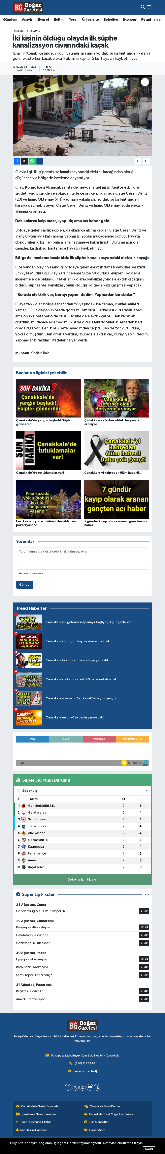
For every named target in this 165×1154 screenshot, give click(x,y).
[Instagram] (82, 1087)
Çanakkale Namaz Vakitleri (39, 1114)
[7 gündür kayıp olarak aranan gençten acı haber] (116, 499)
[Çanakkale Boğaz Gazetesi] (28, 7)
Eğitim (59, 19)
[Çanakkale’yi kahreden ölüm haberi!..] (116, 450)
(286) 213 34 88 (85, 1063)
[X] (75, 1087)
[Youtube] (90, 1087)
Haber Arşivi (97, 1130)
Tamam (149, 1149)
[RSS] (97, 1087)
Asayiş (27, 19)
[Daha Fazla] (39, 161)
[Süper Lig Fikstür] (147, 894)
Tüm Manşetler (99, 1122)
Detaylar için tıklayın (83, 879)
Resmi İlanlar (151, 19)
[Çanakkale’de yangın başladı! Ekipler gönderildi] (48, 398)
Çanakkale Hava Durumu (105, 1106)
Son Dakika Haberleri (33, 1130)
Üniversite (90, 19)
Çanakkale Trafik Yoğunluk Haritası (111, 1114)
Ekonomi (130, 19)
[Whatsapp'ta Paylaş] (32, 161)
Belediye (111, 19)
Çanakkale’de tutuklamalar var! (40, 472)
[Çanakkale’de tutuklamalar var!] (48, 450)
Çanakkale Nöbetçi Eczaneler (40, 1106)
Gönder (25, 584)
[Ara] (143, 7)
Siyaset (43, 19)
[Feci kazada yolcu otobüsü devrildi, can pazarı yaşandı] (48, 499)
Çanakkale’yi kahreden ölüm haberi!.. (112, 472)
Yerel (73, 19)
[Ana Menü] (149, 7)
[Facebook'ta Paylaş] (17, 161)
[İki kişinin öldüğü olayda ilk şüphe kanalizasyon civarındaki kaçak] (83, 115)
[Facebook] (68, 1087)
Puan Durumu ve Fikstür (36, 1122)
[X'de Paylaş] (24, 161)
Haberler (19, 31)
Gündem (10, 19)
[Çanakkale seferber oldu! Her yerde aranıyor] (116, 398)
